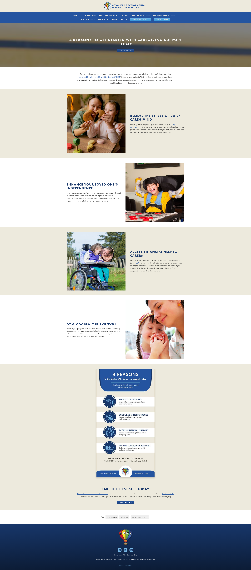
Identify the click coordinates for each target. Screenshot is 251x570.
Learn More (125, 50)
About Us (103, 19)
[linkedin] (131, 550)
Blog (135, 555)
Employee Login (162, 19)
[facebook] (120, 550)
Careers (114, 19)
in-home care (124, 517)
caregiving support (112, 517)
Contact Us (125, 503)
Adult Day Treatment (108, 15)
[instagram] (125, 550)
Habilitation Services (140, 15)
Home (75, 15)
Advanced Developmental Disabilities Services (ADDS (99, 77)
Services (124, 15)
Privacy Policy (122, 555)
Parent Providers (88, 15)
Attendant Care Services (164, 15)
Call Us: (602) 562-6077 (141, 19)
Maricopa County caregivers (139, 517)
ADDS (137, 263)
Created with (125, 565)
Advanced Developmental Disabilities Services (92, 493)
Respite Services (88, 19)
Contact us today (168, 493)
